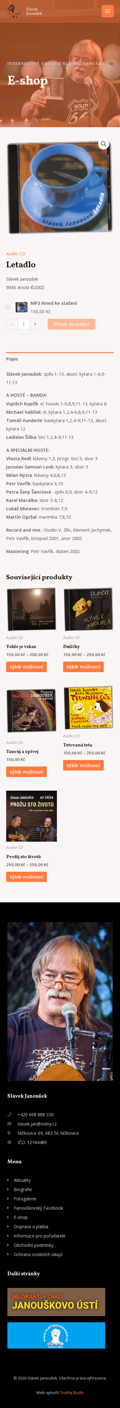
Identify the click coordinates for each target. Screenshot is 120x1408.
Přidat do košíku (71, 324)
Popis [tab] (12, 359)
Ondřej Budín (71, 1392)
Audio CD (15, 253)
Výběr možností (26, 666)
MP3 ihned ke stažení (54, 303)
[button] (103, 143)
